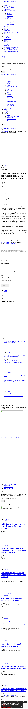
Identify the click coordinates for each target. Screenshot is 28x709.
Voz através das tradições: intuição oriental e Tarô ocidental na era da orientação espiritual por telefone (15, 356)
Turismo (8, 25)
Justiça (5, 291)
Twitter (7, 243)
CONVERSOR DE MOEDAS (11, 51)
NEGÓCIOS (7, 35)
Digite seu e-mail (5, 69)
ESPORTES (6, 28)
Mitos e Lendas (10, 24)
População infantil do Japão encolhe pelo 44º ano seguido (11, 645)
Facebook (12, 243)
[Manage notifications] (4, 705)
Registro (6, 5)
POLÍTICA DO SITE (9, 48)
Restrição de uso (11, 253)
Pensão (5, 293)
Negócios (9, 81)
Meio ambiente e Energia (12, 86)
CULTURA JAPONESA (10, 10)
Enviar (2, 501)
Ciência (8, 83)
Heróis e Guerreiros (11, 20)
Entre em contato (8, 483)
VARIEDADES (7, 40)
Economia (9, 79)
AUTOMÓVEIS (8, 6)
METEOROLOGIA (8, 33)
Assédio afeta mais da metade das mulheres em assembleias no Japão (14, 623)
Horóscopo (9, 108)
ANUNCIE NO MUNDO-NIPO (11, 47)
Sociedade (9, 82)
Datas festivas (10, 16)
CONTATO (6, 45)
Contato (8, 115)
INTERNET (7, 31)
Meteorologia (10, 90)
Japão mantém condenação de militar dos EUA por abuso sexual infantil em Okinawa (13, 550)
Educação (9, 18)
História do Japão (11, 21)
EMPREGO (6, 41)
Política (8, 78)
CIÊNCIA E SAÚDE (9, 7)
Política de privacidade (6, 707)
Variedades (9, 352)
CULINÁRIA (7, 9)
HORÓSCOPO (7, 29)
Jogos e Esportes (10, 22)
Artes (8, 12)
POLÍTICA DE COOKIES (10, 49)
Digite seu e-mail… (5, 277)
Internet (8, 85)
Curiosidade (9, 14)
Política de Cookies (11, 119)
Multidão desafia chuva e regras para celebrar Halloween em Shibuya (13, 526)
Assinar (2, 71)
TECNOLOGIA (7, 39)
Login (5, 3)
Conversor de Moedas (12, 123)
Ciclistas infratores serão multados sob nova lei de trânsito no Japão (14, 690)
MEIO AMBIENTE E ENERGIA (12, 32)
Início (2, 131)
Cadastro (9, 44)
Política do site (10, 117)
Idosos (5, 290)
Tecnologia (9, 393)
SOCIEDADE (7, 37)
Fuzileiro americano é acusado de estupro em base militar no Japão (13, 667)
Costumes (9, 13)
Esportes (9, 88)
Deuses (8, 17)
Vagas (8, 43)
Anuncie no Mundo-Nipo (13, 116)
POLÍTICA (6, 36)
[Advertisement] (14, 148)
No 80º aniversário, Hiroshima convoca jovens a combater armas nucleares (13, 575)
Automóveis (9, 89)
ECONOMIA (7, 26)
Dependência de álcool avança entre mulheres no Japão (12, 599)
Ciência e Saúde (7, 593)
